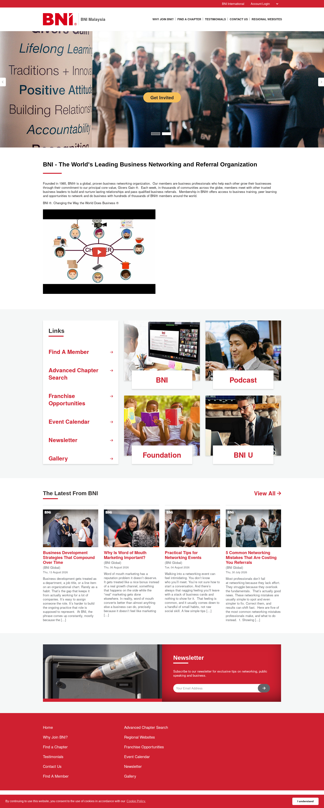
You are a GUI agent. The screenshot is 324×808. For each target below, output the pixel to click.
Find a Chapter (189, 19)
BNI (162, 380)
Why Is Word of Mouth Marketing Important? (125, 554)
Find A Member (69, 352)
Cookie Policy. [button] (136, 801)
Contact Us (239, 19)
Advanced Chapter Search (73, 373)
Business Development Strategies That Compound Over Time (69, 557)
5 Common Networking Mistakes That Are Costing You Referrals (251, 557)
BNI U (243, 455)
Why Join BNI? (163, 19)
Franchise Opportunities (67, 399)
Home (48, 727)
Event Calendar (69, 421)
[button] (3, 82)
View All (265, 493)
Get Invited (162, 97)
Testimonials (215, 19)
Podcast (243, 380)
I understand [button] (305, 801)
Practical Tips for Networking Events (183, 554)
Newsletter (63, 440)
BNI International (233, 4)
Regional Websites (267, 19)
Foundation (162, 455)
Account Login (260, 4)
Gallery (58, 458)
